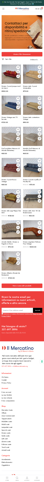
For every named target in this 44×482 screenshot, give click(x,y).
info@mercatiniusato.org (20, 366)
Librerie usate (6, 441)
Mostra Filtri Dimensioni (22, 54)
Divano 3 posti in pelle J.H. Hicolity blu (32, 180)
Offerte (4, 413)
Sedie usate (6, 436)
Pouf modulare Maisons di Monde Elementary (11, 149)
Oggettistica (6, 465)
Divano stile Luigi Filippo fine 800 (11, 212)
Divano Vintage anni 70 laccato (10, 118)
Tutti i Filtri (8, 59)
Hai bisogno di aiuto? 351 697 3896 (14, 327)
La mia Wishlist (7, 395)
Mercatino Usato (7, 410)
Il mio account (6, 392)
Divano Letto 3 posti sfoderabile (30, 87)
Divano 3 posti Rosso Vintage (9, 180)
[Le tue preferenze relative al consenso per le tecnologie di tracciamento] (42, 361)
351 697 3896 (6, 366)
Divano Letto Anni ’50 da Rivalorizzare (31, 212)
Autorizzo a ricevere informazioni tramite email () (22, 315)
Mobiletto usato (7, 421)
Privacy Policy (6, 383)
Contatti (4, 380)
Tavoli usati (5, 447)
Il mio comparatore (8, 401)
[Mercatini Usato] (22, 8)
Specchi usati (6, 430)
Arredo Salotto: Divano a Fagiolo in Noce (10, 243)
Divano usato (6, 433)
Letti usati (5, 439)
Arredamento (6, 459)
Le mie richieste (7, 398)
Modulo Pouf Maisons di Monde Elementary (31, 149)
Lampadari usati (7, 427)
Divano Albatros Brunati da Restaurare (11, 274)
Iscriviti (37, 310)
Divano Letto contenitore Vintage (31, 118)
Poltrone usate (6, 444)
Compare (18, 76)
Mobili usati (5, 424)
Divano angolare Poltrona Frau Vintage (31, 243)
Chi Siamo (5, 377)
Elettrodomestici (7, 462)
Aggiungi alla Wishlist (18, 67)
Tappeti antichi (6, 419)
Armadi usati (6, 450)
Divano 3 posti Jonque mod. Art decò (11, 87)
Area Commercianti (8, 416)
